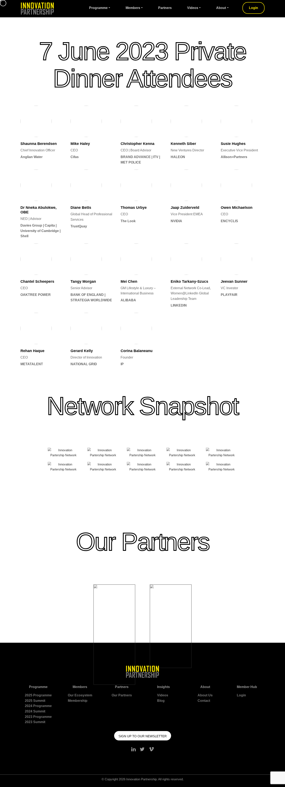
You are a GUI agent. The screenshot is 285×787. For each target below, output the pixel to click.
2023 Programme (38, 717)
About (221, 8)
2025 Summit (35, 700)
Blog (161, 700)
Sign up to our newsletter (143, 736)
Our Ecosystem (80, 695)
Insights (163, 687)
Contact (204, 700)
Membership (77, 700)
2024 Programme (38, 706)
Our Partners (122, 695)
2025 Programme (38, 695)
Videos (192, 8)
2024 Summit (35, 711)
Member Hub (247, 687)
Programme (98, 8)
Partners (165, 8)
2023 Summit (35, 722)
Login (253, 8)
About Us (205, 695)
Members (133, 8)
